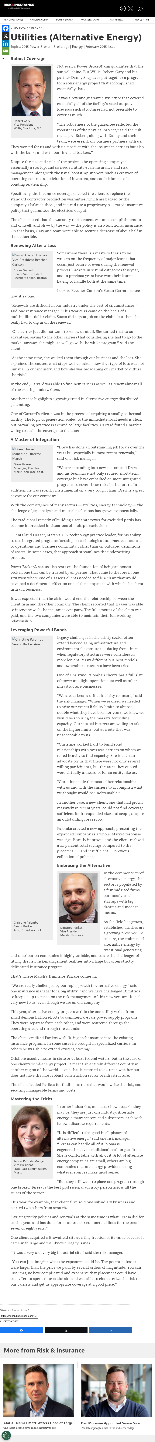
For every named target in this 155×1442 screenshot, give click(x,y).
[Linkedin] (5, 43)
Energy (77, 47)
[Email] (5, 51)
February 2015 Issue (100, 47)
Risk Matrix (116, 19)
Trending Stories (13, 19)
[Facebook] (5, 28)
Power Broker (64, 19)
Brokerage (61, 47)
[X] (5, 36)
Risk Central (142, 19)
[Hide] (3, 58)
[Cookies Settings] (6, 1435)
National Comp (39, 19)
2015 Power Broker (36, 47)
